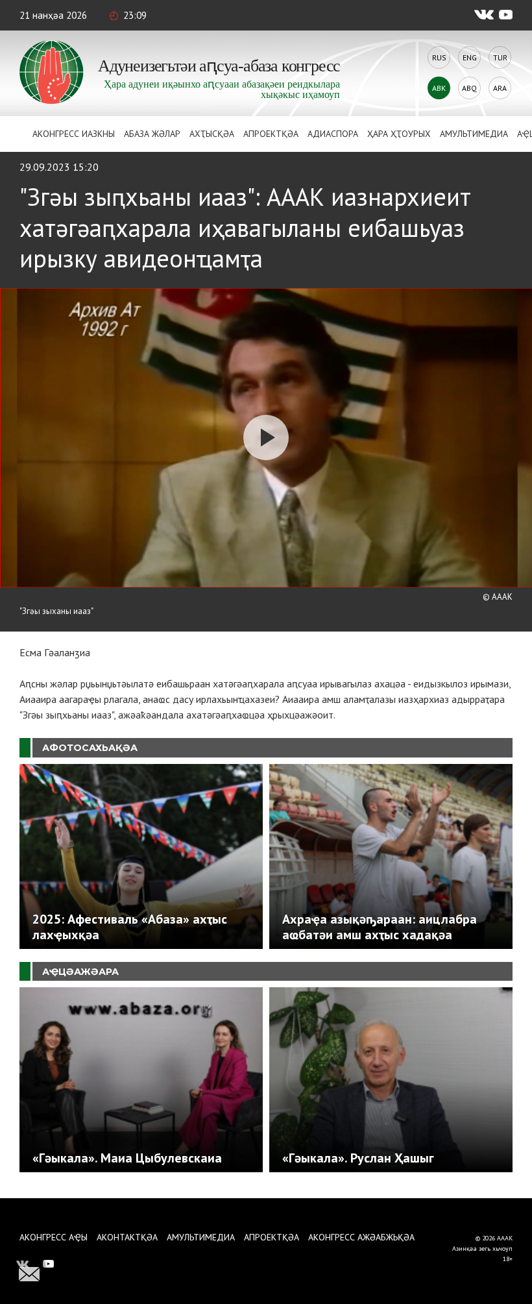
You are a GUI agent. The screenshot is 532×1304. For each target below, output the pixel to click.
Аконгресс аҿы (53, 1237)
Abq (469, 88)
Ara (500, 88)
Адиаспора (333, 134)
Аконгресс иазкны (73, 134)
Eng (470, 57)
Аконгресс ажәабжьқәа (361, 1237)
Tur (500, 57)
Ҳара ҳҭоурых (399, 134)
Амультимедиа (474, 134)
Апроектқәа (270, 134)
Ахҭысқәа (211, 134)
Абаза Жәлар (152, 134)
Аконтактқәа (127, 1237)
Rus (439, 57)
